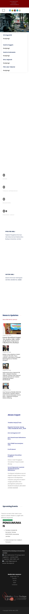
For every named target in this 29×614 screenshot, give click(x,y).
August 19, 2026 (7, 352)
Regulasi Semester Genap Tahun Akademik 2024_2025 (17, 427)
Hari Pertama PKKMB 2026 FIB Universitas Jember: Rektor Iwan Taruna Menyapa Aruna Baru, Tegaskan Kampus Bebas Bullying (12, 395)
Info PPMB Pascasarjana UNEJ (15, 444)
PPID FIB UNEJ (10, 231)
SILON (14, 580)
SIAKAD (14, 578)
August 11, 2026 (7, 390)
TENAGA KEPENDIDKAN (10, 191)
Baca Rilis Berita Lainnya (10, 319)
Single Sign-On (14, 576)
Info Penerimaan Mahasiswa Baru (17, 438)
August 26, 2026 (7, 335)
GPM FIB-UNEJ (10, 253)
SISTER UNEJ (9, 274)
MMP (14, 582)
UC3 (6, 294)
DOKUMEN (13, 3)
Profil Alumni (12, 449)
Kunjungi (6, 38)
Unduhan (14, 585)
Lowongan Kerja (14, 1)
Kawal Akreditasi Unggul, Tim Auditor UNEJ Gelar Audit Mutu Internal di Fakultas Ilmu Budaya (12, 340)
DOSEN (5, 179)
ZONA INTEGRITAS (14, 4)
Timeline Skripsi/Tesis (14, 422)
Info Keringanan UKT (14, 433)
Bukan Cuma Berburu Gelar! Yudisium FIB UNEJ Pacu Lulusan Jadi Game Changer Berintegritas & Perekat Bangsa (11, 357)
